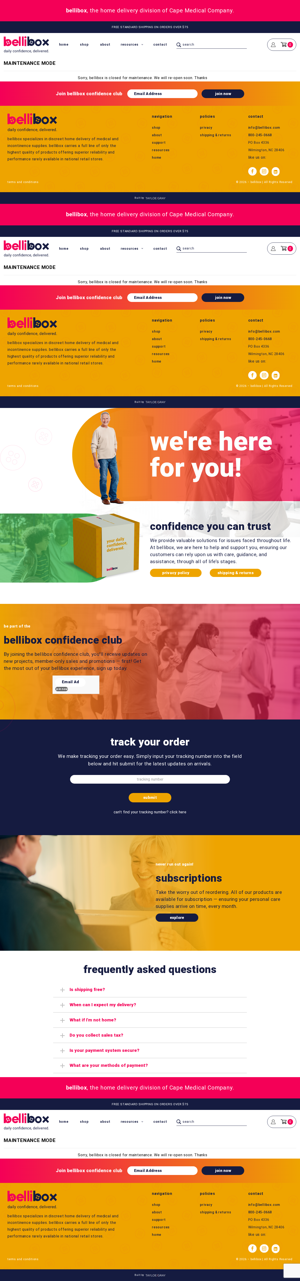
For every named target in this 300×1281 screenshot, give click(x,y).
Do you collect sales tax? (96, 1035)
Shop (84, 44)
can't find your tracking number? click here (150, 812)
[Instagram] (264, 171)
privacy (206, 127)
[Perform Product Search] (178, 44)
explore (177, 917)
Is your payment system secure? (104, 1050)
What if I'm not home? (93, 1020)
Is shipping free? (87, 989)
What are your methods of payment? (109, 1065)
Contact (160, 44)
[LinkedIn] (276, 171)
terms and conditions (23, 182)
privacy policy (176, 572)
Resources (130, 44)
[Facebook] (252, 171)
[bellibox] (26, 44)
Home (63, 44)
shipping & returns (215, 135)
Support (159, 142)
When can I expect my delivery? (103, 1004)
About (105, 44)
